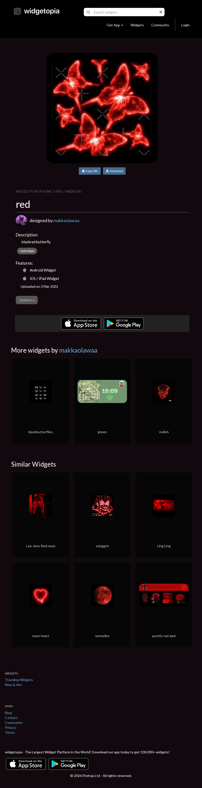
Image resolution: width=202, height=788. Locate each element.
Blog (8, 713)
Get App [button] (113, 25)
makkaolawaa (66, 220)
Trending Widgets (19, 680)
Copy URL (91, 171)
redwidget (27, 251)
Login (185, 25)
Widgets (137, 25)
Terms (10, 732)
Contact (11, 718)
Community (160, 25)
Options (26, 300)
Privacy (10, 727)
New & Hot (13, 685)
